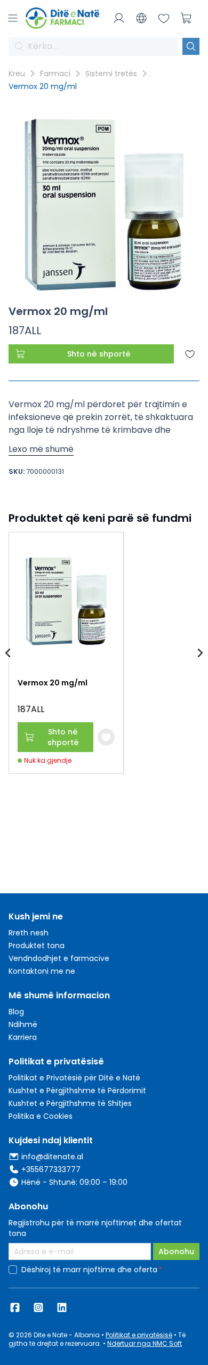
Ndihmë (23, 1024)
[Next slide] (199, 653)
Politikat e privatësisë (139, 1334)
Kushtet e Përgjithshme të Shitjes (70, 1103)
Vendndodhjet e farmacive (59, 958)
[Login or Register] (119, 18)
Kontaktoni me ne (42, 971)
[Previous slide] (8, 653)
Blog (16, 1011)
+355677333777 (51, 1169)
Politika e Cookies (41, 1116)
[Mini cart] (186, 18)
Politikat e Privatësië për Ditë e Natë (74, 1077)
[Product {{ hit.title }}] (66, 600)
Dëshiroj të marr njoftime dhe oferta (89, 1269)
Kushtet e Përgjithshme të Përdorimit (77, 1090)
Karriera (23, 1037)
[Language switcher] (141, 18)
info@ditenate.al (52, 1156)
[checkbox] (13, 1269)
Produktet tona (37, 945)
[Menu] (12, 18)
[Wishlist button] (106, 737)
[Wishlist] (163, 18)
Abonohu (176, 1251)
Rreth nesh (29, 932)
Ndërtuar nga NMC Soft (144, 1343)
